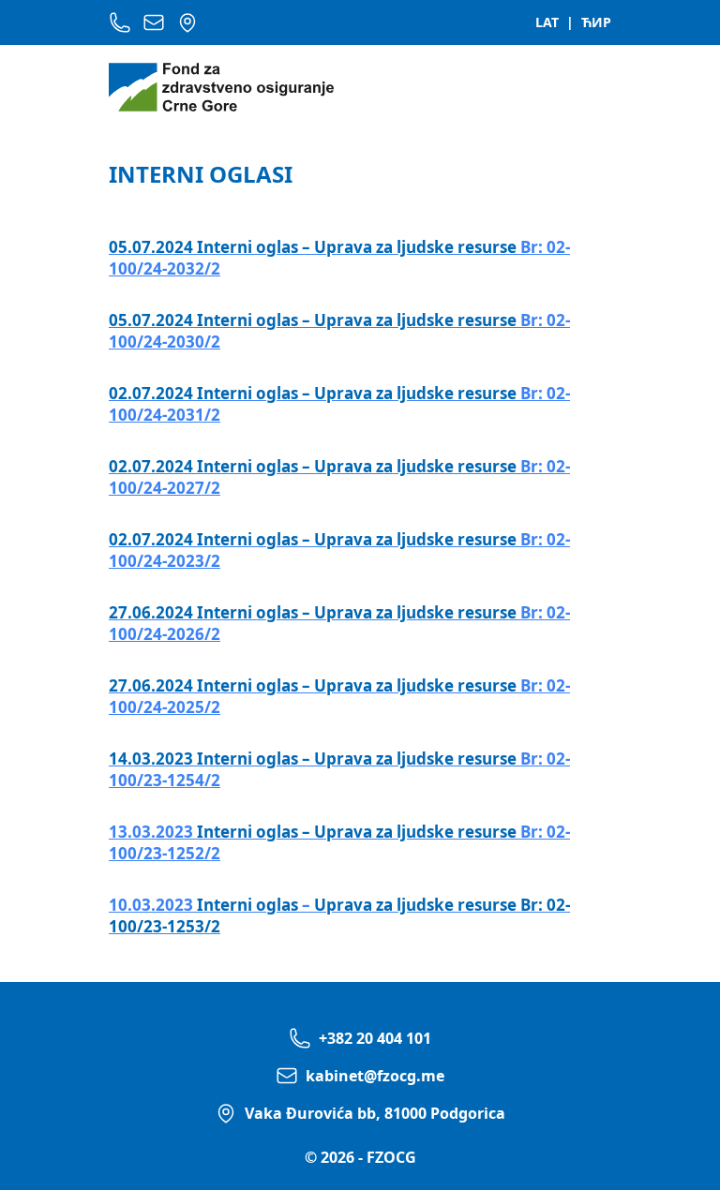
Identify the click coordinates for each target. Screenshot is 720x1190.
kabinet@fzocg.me (375, 1075)
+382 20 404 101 (375, 1038)
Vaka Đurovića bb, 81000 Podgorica (375, 1113)
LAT (547, 22)
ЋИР (596, 22)
